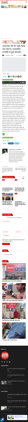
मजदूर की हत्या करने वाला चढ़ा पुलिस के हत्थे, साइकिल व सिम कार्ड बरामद (20, 170)
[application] (14, 82)
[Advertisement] (14, 23)
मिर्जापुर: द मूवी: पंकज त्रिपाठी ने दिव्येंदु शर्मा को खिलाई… (17, 401)
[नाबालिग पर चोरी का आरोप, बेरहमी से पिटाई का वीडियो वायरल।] (14, 291)
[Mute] (20, 82)
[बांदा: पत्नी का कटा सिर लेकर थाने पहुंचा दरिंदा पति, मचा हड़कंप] (4, 370)
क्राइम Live (4, 283)
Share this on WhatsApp (8, 79)
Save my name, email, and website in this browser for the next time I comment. (14, 240)
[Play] (4, 82)
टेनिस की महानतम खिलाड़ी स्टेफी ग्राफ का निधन (15, 375)
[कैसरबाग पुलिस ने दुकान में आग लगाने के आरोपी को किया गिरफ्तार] (14, 271)
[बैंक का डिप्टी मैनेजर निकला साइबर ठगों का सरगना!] (14, 311)
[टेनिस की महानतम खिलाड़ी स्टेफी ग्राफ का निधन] (4, 376)
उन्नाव (24, 55)
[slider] (23, 82)
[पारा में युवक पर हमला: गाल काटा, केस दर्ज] (14, 330)
